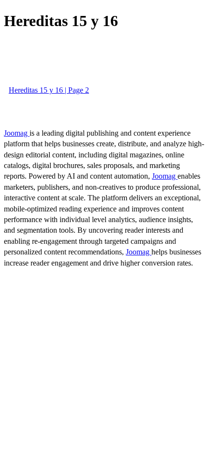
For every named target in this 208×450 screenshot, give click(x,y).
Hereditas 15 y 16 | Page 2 (49, 90)
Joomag (17, 133)
